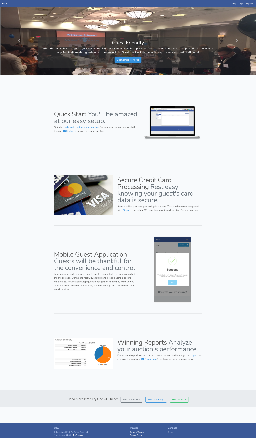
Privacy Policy (136, 435)
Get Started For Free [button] (128, 59)
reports (195, 355)
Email (170, 432)
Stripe (126, 210)
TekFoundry (78, 435)
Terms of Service (137, 432)
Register (249, 3)
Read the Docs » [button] (131, 399)
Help (235, 3)
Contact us (71, 131)
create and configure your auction (81, 127)
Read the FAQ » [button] (156, 399)
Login (241, 3)
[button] (19, 40)
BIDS (5, 3)
